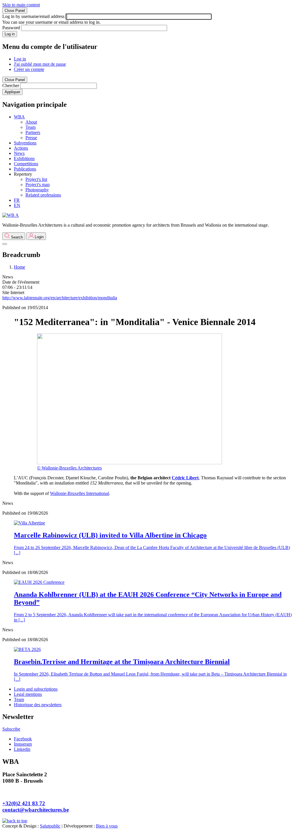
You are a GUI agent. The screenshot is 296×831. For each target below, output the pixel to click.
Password (11, 27)
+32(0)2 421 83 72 (23, 803)
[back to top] (14, 820)
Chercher (10, 85)
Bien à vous (107, 825)
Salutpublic (50, 825)
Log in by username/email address (33, 16)
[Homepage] (10, 215)
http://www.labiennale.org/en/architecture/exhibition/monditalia (59, 297)
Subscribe (11, 729)
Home (19, 267)
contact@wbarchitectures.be (35, 810)
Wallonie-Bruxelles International (79, 493)
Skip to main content (21, 4)
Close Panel (15, 10)
